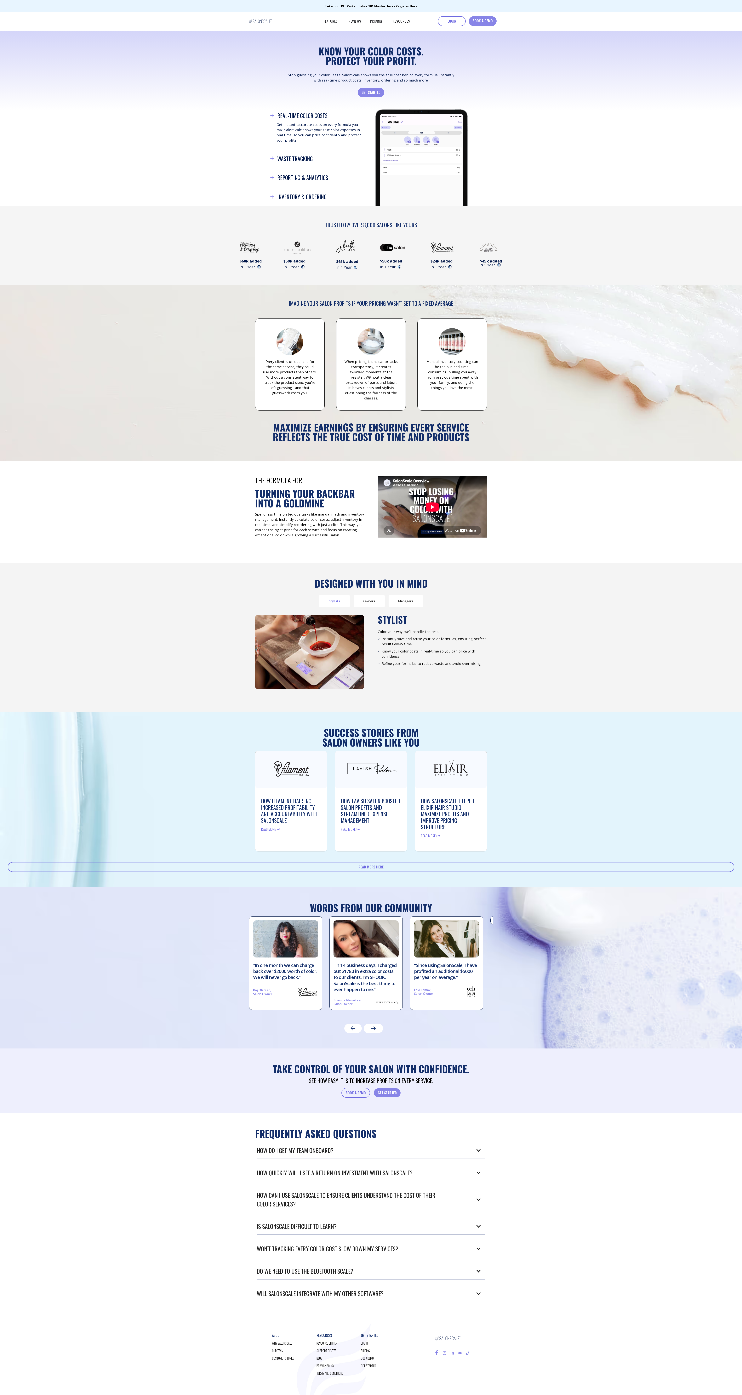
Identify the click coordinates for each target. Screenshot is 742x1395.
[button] (331, 21)
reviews (355, 21)
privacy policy (325, 1366)
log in (364, 1343)
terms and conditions (330, 1373)
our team (277, 1350)
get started (368, 1366)
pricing (376, 21)
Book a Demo (356, 1092)
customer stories (283, 1358)
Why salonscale (282, 1343)
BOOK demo (367, 1358)
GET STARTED (371, 92)
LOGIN (452, 21)
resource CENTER (327, 1343)
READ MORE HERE (371, 866)
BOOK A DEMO (483, 20)
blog (319, 1358)
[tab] (334, 601)
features (330, 21)
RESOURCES (401, 21)
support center (326, 1350)
